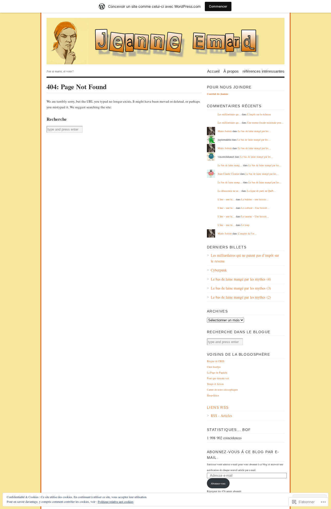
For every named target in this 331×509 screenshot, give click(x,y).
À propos (231, 71)
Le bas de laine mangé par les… (254, 131)
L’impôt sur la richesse (259, 114)
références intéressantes (263, 71)
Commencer (218, 6)
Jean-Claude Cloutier (228, 174)
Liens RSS (218, 407)
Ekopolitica (213, 395)
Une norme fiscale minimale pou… (265, 122)
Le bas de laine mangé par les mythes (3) (241, 288)
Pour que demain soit (218, 378)
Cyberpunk (219, 270)
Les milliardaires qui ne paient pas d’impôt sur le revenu (245, 258)
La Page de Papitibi (217, 372)
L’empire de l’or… (247, 233)
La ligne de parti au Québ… (261, 191)
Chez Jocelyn (214, 367)
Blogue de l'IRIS (215, 361)
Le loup (245, 225)
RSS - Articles (221, 415)
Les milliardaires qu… (229, 114)
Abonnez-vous (218, 483)
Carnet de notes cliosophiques (222, 389)
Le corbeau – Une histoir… (255, 208)
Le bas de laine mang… (230, 165)
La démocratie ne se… (229, 191)
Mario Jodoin (225, 131)
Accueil (213, 71)
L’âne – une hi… (226, 199)
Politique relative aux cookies (115, 501)
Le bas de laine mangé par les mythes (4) (241, 279)
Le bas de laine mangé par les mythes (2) (241, 297)
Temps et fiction (215, 384)
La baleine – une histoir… (254, 199)
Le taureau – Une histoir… (255, 216)
